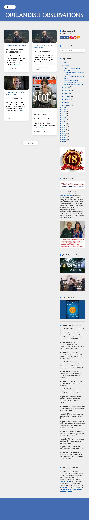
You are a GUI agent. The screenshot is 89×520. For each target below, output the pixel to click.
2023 (64, 111)
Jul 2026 (67, 87)
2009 (64, 139)
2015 (64, 127)
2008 (64, 141)
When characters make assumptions (72, 69)
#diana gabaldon (13, 45)
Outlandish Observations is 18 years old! (74, 73)
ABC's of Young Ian (14, 98)
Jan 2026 (67, 105)
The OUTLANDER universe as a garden (74, 77)
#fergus (49, 111)
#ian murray (22, 45)
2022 (64, 113)
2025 (64, 107)
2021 (64, 115)
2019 (64, 119)
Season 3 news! (40, 115)
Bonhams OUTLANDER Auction (74, 84)
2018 (64, 121)
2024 (64, 109)
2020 (64, 117)
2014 (64, 129)
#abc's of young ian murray (44, 45)
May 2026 (67, 93)
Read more (17, 64)
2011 (63, 135)
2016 (64, 125)
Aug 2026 (67, 65)
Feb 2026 (67, 102)
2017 (64, 123)
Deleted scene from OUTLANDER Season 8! (71, 81)
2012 (64, 133)
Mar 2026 (67, 99)
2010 (64, 137)
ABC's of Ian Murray (42, 51)
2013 (64, 131)
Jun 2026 (67, 90)
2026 (64, 62)
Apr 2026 (67, 96)
